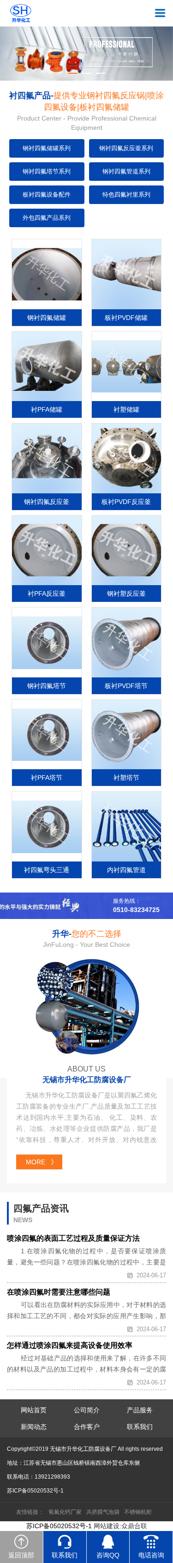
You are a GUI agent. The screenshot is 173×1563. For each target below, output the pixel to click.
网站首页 (34, 1410)
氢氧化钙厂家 (65, 1512)
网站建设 (106, 1526)
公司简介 (87, 1410)
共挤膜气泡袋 (102, 1512)
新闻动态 (34, 1426)
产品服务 (140, 1410)
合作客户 (87, 1426)
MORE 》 (41, 1162)
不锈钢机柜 (138, 1512)
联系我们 (140, 1426)
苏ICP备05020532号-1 (35, 1490)
